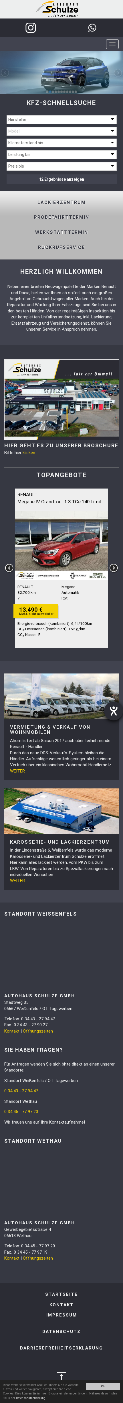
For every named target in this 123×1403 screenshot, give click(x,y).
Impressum (61, 1315)
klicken (29, 452)
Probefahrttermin (61, 217)
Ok (103, 1386)
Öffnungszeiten (38, 1031)
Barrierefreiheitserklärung (61, 1348)
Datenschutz (61, 1331)
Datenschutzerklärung (30, 1398)
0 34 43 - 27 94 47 (21, 1090)
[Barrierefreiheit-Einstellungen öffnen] (113, 711)
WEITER (17, 771)
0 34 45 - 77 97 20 (21, 1111)
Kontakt (11, 1031)
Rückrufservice (61, 247)
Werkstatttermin (61, 232)
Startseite (61, 1294)
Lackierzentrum (61, 202)
